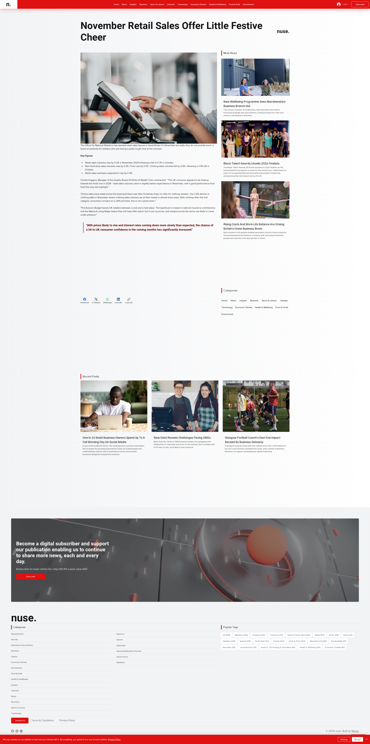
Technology (16, 713)
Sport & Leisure (18, 707)
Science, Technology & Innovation (279, 647)
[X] (21, 731)
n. (8, 4)
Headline (230, 641)
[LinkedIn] (16, 731)
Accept (357, 739)
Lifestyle (15, 690)
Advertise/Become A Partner (129, 651)
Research (15, 702)
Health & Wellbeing (19, 679)
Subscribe (120, 645)
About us (120, 634)
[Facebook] (12, 731)
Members (120, 662)
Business (15, 650)
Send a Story (122, 656)
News (13, 696)
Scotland (259, 635)
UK (227, 635)
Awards (14, 639)
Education (230, 647)
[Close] (366, 739)
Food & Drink (16, 673)
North (348, 635)
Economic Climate (19, 662)
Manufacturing (319, 641)
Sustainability (339, 641)
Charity (14, 656)
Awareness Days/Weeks (22, 645)
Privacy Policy (67, 720)
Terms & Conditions (42, 720)
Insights (14, 685)
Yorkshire (277, 635)
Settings (344, 739)
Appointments (17, 634)
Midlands (242, 635)
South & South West (299, 635)
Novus (355, 731)
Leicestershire (249, 647)
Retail (320, 635)
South (334, 635)
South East (262, 641)
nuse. (283, 31)
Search (119, 639)
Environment (16, 668)
